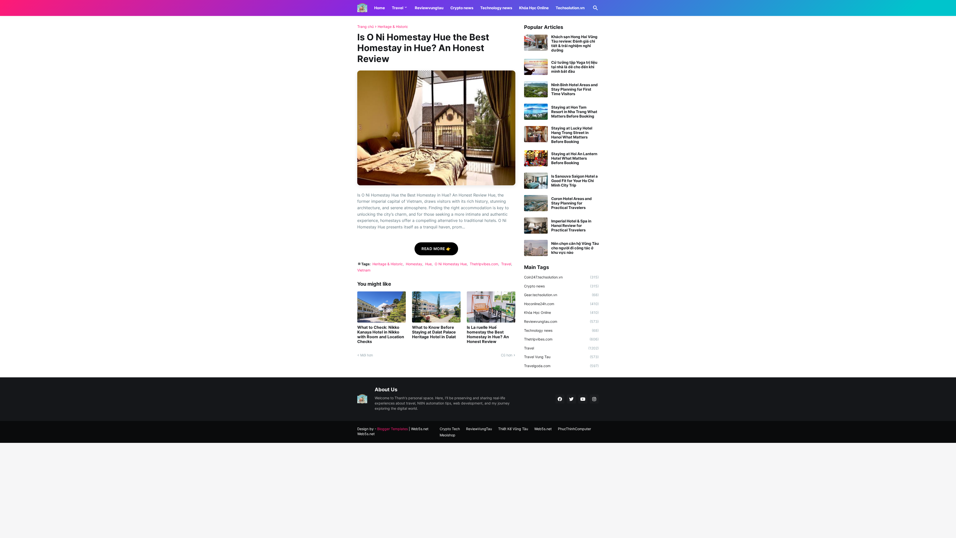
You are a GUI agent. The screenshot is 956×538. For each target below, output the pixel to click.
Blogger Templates (392, 429)
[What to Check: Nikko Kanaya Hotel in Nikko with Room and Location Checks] (381, 307)
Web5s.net (366, 434)
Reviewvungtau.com (561, 321)
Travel (397, 7)
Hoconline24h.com (561, 304)
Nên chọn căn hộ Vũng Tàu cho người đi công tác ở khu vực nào (575, 248)
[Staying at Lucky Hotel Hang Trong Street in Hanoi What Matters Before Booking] (536, 134)
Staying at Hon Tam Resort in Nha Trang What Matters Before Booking (574, 112)
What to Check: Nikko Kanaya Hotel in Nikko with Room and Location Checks (380, 334)
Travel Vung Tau (561, 357)
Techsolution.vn (570, 7)
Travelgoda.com (561, 366)
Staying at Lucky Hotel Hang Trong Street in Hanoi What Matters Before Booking (571, 135)
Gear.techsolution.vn (561, 295)
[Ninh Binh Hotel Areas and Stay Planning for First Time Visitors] (536, 89)
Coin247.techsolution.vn (561, 277)
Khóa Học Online (534, 7)
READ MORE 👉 (436, 248)
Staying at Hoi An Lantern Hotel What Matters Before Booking (574, 158)
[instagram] (594, 399)
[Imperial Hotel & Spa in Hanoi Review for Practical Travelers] (536, 225)
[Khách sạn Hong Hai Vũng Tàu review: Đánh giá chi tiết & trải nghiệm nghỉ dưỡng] (536, 43)
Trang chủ (365, 26)
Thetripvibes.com (484, 264)
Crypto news (461, 7)
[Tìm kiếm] (594, 8)
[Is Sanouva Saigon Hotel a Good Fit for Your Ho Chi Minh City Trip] (536, 181)
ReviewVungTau (479, 429)
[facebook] (559, 399)
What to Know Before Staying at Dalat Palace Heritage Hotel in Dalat (434, 332)
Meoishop (447, 435)
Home (379, 7)
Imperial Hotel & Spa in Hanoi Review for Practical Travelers (571, 225)
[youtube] (582, 399)
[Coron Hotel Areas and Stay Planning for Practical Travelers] (536, 203)
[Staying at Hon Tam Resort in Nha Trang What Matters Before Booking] (536, 112)
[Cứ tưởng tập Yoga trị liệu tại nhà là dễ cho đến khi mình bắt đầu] (536, 67)
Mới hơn (366, 355)
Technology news (496, 7)
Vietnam (363, 270)
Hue (428, 264)
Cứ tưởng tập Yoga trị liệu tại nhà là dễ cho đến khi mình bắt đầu (574, 67)
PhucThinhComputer (574, 429)
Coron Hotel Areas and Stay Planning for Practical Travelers (571, 203)
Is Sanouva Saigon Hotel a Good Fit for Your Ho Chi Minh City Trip (574, 181)
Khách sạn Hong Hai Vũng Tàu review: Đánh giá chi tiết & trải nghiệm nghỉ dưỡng (574, 44)
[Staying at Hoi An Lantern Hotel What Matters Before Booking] (536, 158)
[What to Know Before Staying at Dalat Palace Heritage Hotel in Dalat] (436, 307)
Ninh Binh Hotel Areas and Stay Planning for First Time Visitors (574, 89)
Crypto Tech (450, 429)
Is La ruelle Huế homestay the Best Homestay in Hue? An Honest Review (488, 334)
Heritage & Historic (393, 26)
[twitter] (571, 399)
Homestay (414, 264)
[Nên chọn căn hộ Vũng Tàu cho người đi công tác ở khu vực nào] (536, 248)
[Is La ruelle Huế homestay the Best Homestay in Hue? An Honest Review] (491, 307)
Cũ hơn (506, 355)
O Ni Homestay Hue (451, 264)
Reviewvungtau (429, 7)
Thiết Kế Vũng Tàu (513, 429)
